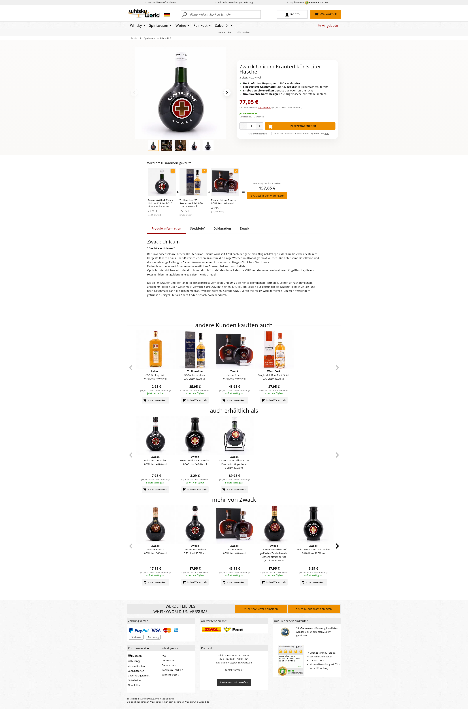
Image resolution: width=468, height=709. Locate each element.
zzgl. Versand (264, 107)
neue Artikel (224, 32)
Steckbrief (197, 228)
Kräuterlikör (166, 38)
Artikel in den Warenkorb (267, 195)
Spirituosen (150, 38)
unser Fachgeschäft (139, 675)
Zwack (244, 228)
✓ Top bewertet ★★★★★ (307, 2)
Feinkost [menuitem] (200, 25)
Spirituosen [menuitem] (158, 25)
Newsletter (134, 685)
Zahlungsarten (136, 670)
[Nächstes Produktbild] (227, 92)
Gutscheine (134, 680)
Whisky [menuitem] (136, 25)
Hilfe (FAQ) (134, 661)
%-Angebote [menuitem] (328, 25)
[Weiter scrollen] (337, 367)
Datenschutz (169, 665)
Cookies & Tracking (172, 670)
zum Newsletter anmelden (261, 609)
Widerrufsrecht (170, 674)
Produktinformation (166, 228)
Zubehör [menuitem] (222, 25)
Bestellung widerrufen (234, 682)
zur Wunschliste (259, 133)
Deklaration (222, 228)
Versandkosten (136, 666)
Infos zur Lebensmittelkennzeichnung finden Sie (301, 133)
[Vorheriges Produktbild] (134, 92)
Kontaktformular (233, 670)
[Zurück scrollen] (130, 367)
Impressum (168, 660)
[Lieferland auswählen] (167, 14)
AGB (164, 655)
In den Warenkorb (303, 126)
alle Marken (243, 32)
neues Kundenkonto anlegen (314, 609)
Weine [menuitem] (181, 25)
